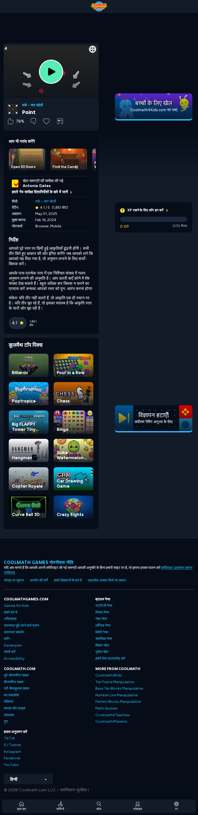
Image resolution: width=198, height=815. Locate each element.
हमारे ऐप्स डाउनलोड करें (110, 658)
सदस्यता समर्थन (14, 632)
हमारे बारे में (10, 612)
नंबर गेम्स (101, 619)
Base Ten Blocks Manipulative (119, 688)
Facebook (12, 758)
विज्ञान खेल (102, 645)
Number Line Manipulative (116, 695)
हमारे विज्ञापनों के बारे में (68, 580)
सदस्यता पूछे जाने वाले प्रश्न (21, 625)
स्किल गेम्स (102, 612)
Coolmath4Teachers (112, 715)
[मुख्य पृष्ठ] (99, 6)
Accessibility (14, 658)
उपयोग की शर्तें (39, 580)
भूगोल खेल (101, 652)
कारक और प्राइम (14, 708)
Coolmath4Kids (108, 675)
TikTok (9, 738)
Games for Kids (16, 605)
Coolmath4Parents (111, 721)
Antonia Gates (37, 185)
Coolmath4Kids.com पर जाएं (153, 110)
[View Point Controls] (60, 121)
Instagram (12, 751)
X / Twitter (12, 745)
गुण (6, 721)
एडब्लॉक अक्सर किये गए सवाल (107, 580)
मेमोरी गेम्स (101, 632)
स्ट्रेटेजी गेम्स (103, 605)
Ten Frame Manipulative (114, 682)
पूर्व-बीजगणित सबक (16, 675)
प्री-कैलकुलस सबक (16, 688)
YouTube (11, 765)
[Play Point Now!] (51, 71)
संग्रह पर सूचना (14, 580)
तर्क (24, 105)
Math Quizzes (106, 708)
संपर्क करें (9, 652)
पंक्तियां (8, 701)
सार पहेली (37, 105)
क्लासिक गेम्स (103, 638)
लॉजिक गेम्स (102, 625)
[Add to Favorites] (46, 120)
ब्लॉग (7, 638)
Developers (13, 645)
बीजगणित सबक (13, 682)
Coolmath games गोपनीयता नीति (39, 562)
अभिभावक (10, 619)
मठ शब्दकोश (11, 695)
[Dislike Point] (33, 121)
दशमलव (9, 715)
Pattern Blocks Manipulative (118, 701)
